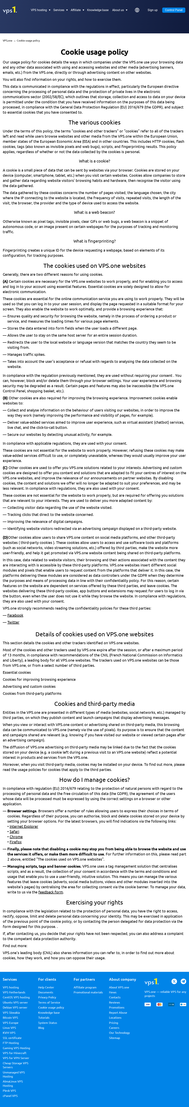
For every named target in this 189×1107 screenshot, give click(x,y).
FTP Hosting (11, 1042)
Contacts (115, 997)
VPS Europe (10, 1022)
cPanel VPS (10, 1095)
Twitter (13, 622)
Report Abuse (118, 1012)
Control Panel (174, 10)
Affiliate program (85, 987)
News (112, 992)
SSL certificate (12, 1037)
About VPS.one (119, 987)
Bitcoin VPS (10, 1017)
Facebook (15, 615)
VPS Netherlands (14, 992)
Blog (41, 1027)
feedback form (50, 892)
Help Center (46, 987)
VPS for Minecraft (14, 1053)
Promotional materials (88, 992)
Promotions (116, 1007)
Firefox (16, 842)
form (7, 926)
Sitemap (114, 1037)
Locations (115, 1017)
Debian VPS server (15, 1007)
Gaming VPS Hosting (16, 1048)
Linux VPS (9, 1027)
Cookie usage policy (51, 1007)
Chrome (16, 837)
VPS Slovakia (11, 1012)
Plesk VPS (9, 1090)
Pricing (113, 1022)
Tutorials (43, 1017)
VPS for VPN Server (16, 1058)
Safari (14, 831)
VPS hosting (11, 987)
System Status (47, 1022)
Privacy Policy (47, 997)
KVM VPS (9, 1032)
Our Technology (119, 1032)
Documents (45, 992)
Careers (114, 1027)
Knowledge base (98, 10)
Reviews (114, 1002)
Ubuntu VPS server (15, 1002)
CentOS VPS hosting (16, 997)
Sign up (153, 10)
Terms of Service (49, 1002)
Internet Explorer (24, 826)
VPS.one (7, 40)
